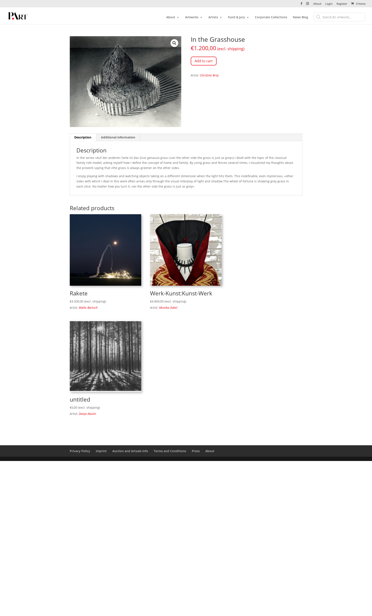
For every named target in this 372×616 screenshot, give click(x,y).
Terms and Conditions (170, 451)
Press (196, 451)
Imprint (101, 451)
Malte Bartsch (88, 308)
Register (341, 4)
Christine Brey (209, 75)
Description (82, 137)
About (317, 4)
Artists (213, 17)
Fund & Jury (236, 17)
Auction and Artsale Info (130, 451)
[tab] (83, 137)
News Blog (300, 17)
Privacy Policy (80, 451)
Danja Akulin (87, 414)
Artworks (191, 17)
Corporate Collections (271, 17)
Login (329, 4)
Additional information (118, 137)
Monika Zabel (168, 308)
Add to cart (204, 61)
